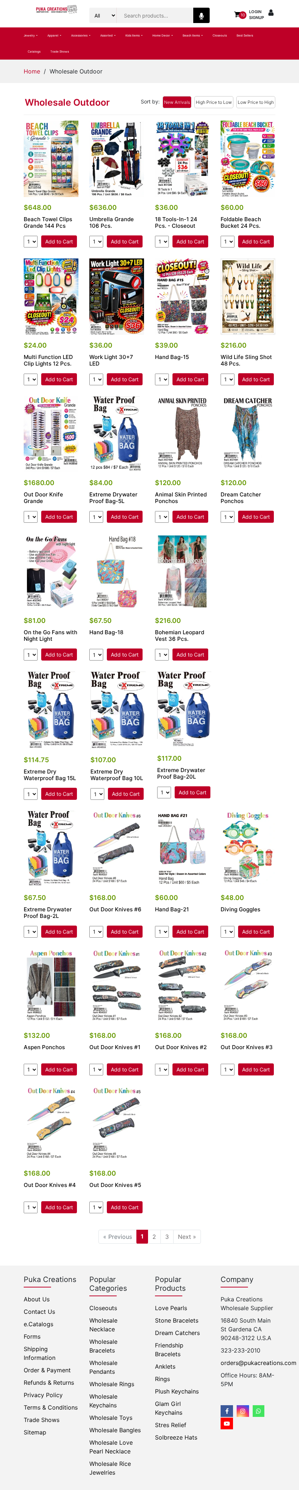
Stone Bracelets (176, 1320)
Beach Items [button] (192, 35)
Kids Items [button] (132, 35)
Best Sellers (245, 35)
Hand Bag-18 (106, 632)
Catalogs (34, 51)
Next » (187, 1236)
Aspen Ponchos (44, 1047)
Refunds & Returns (49, 1382)
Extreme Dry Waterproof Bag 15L (50, 775)
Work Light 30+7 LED (111, 360)
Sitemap (35, 1432)
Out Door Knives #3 (247, 1047)
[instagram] (243, 1411)
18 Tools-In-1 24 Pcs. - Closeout (176, 222)
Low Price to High (256, 102)
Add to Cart (59, 241)
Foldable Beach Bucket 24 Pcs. (241, 222)
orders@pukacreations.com (258, 1362)
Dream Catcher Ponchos (241, 497)
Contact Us (39, 1311)
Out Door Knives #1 (114, 1047)
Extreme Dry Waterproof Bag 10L (116, 775)
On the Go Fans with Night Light (50, 635)
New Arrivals (177, 102)
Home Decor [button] (161, 35)
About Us (37, 1299)
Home (32, 71)
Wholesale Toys (110, 1417)
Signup (256, 17)
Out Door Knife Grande (43, 497)
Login (255, 11)
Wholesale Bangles (115, 1430)
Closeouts (220, 35)
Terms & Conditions (51, 1407)
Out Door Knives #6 (115, 909)
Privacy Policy (43, 1395)
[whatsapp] (258, 1411)
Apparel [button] (53, 35)
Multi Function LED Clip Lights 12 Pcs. (48, 360)
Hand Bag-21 (172, 909)
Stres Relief (170, 1425)
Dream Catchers (177, 1332)
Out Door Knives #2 (181, 1047)
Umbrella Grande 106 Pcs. (111, 222)
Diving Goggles (240, 909)
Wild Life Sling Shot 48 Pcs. (246, 360)
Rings (162, 1379)
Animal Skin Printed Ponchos (181, 497)
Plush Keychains (177, 1391)
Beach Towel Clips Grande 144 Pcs (48, 222)
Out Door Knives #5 (115, 1185)
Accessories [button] (79, 35)
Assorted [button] (106, 35)
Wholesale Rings (111, 1384)
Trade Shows (59, 51)
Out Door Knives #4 (50, 1185)
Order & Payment (47, 1370)
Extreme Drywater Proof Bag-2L (48, 912)
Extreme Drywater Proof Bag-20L (181, 773)
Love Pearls (171, 1308)
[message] (227, 1423)
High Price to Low (214, 102)
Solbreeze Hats (176, 1437)
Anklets (165, 1366)
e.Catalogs (38, 1324)
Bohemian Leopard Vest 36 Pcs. (179, 635)
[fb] (227, 1411)
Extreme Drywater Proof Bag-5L (113, 497)
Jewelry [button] (29, 35)
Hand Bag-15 (172, 357)
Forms (32, 1336)
